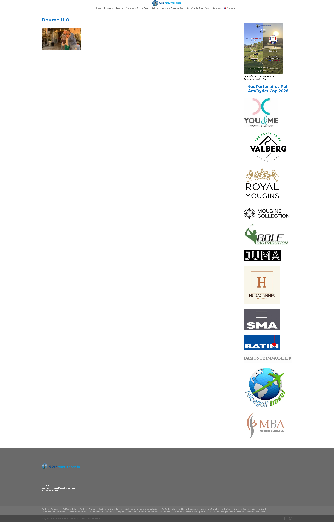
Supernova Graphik (59, 519)
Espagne (108, 8)
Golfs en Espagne (50, 509)
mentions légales (77, 519)
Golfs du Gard (259, 509)
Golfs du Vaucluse (78, 512)
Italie (98, 8)
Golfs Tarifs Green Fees (198, 8)
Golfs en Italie (69, 509)
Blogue (120, 512)
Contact (217, 8)
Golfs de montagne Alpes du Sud (167, 8)
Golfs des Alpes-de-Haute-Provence (180, 509)
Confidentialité (93, 519)
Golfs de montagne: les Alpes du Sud (192, 512)
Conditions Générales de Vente (154, 512)
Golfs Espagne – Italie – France (229, 512)
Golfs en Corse (241, 509)
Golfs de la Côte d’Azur (137, 8)
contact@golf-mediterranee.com (62, 488)
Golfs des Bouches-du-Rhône (216, 509)
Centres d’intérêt (256, 512)
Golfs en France (88, 509)
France (119, 8)
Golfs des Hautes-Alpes (53, 512)
